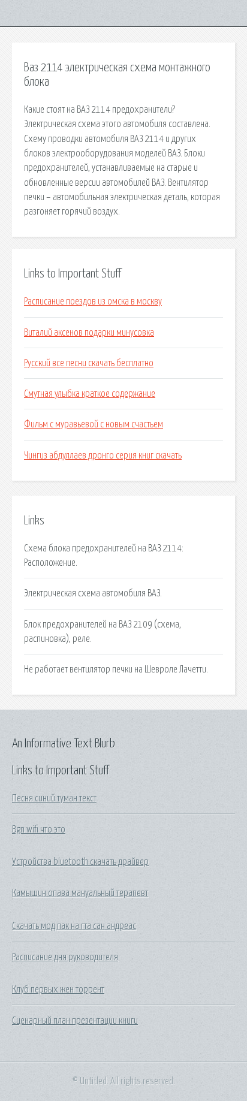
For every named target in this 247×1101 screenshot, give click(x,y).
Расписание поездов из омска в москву (93, 301)
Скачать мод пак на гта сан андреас (74, 926)
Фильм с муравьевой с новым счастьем (93, 424)
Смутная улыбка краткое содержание (89, 394)
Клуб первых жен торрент (58, 989)
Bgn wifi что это (38, 829)
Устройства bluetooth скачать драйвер (80, 862)
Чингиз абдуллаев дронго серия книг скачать (103, 455)
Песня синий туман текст (54, 798)
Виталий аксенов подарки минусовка (89, 332)
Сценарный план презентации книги (75, 1020)
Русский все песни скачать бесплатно (88, 363)
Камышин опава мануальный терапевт (80, 893)
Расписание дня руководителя (65, 957)
